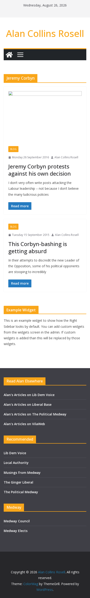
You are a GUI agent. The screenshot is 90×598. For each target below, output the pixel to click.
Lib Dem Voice (15, 453)
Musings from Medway (22, 472)
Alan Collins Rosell (45, 33)
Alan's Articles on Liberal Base (27, 404)
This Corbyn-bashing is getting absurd (37, 247)
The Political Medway (21, 492)
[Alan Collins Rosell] (9, 54)
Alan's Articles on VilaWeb (24, 424)
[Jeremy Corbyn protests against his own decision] (45, 118)
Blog (13, 149)
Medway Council (17, 521)
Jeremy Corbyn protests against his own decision (39, 169)
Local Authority (16, 462)
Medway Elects (15, 531)
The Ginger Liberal (18, 482)
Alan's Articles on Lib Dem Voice (29, 395)
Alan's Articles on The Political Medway (35, 414)
